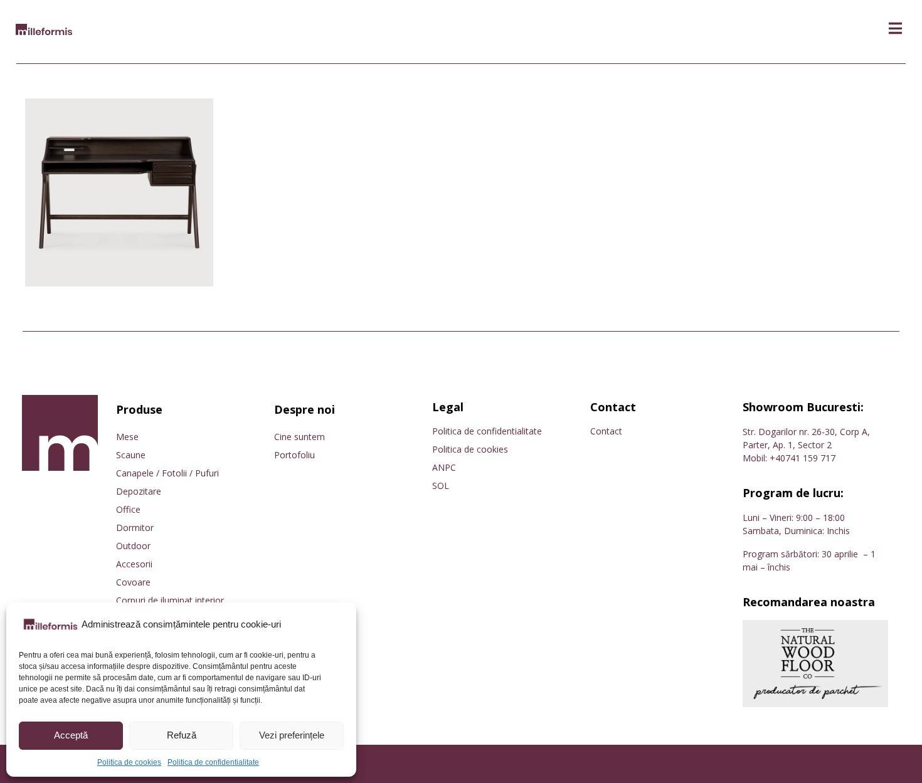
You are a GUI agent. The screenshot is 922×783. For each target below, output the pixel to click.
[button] (895, 28)
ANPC (444, 467)
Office (128, 509)
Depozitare (138, 491)
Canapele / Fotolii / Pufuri (167, 473)
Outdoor (133, 546)
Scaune (131, 455)
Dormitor (135, 527)
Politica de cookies (129, 762)
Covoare (133, 582)
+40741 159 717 (802, 458)
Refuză (181, 735)
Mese (127, 437)
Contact (606, 431)
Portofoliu (294, 455)
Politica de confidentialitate (213, 762)
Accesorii (134, 564)
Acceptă (71, 735)
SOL (440, 485)
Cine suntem (299, 437)
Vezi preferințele (291, 735)
